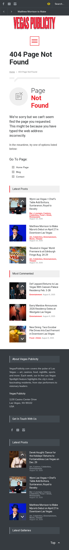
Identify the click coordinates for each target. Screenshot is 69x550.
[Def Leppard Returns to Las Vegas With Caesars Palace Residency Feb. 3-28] (17, 290)
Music (32, 239)
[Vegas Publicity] (34, 25)
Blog (18, 172)
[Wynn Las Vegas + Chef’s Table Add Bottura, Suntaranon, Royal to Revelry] (17, 206)
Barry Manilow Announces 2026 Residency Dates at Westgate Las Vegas (43, 308)
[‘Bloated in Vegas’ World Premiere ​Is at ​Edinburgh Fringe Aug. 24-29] (17, 255)
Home (12, 72)
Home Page (22, 167)
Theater (39, 239)
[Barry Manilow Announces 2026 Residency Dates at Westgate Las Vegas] (17, 312)
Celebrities (34, 215)
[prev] (22, 201)
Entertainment (50, 237)
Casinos (47, 213)
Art (30, 237)
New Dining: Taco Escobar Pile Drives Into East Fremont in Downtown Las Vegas (44, 330)
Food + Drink (45, 215)
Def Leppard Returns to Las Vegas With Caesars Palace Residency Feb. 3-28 (43, 287)
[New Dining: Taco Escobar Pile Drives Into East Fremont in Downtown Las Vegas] (17, 334)
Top (52, 542)
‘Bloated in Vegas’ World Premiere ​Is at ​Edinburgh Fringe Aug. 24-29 (42, 251)
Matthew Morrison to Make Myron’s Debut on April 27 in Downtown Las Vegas (33, 11)
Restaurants (34, 217)
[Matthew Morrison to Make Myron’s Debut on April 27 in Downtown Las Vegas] (17, 233)
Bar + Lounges (35, 213)
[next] (22, 260)
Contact (20, 176)
